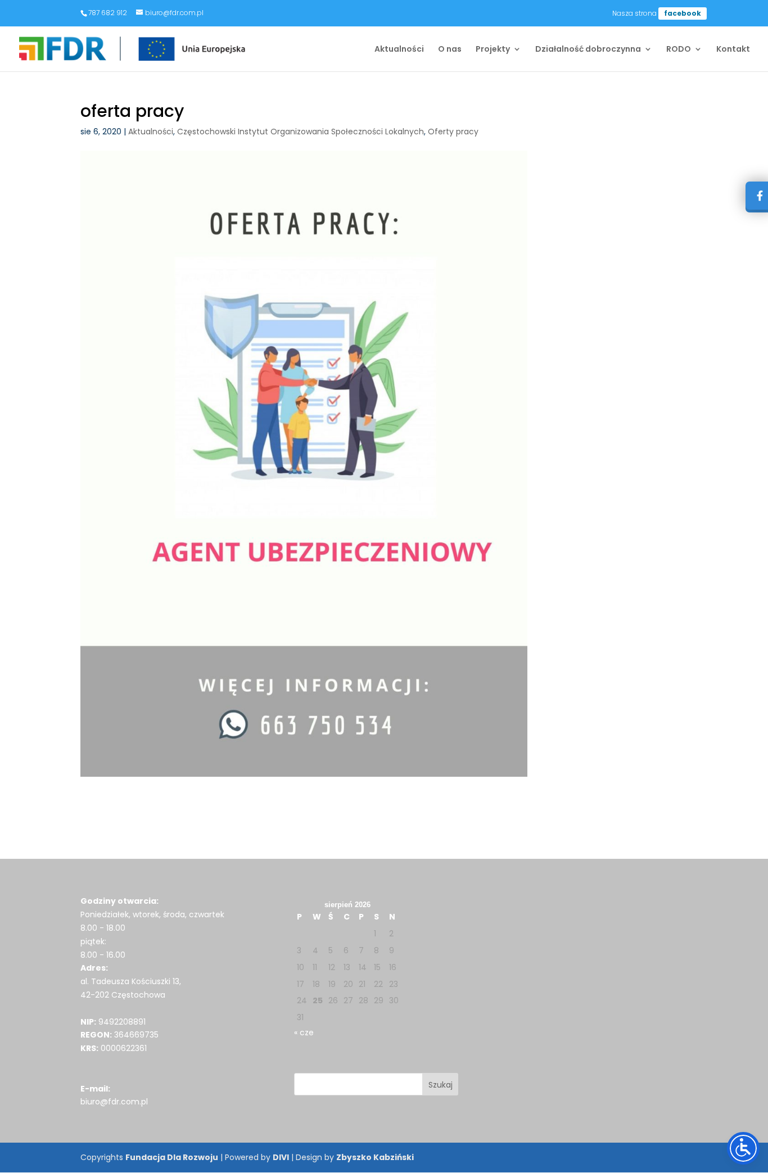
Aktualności (399, 50)
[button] (440, 1084)
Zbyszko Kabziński (375, 1157)
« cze (304, 1032)
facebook (682, 13)
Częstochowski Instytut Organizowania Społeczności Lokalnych (300, 131)
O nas (450, 50)
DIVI (281, 1157)
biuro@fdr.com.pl (114, 1101)
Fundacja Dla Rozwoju (171, 1157)
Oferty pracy (453, 131)
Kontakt (733, 50)
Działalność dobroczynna (588, 50)
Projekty (493, 50)
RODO (678, 50)
